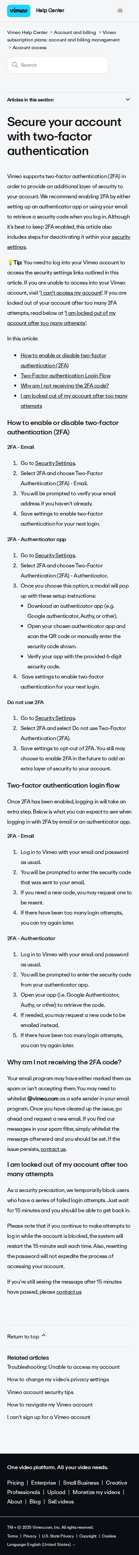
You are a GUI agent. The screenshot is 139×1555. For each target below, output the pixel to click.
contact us (53, 1149)
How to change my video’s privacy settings (58, 1379)
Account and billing (75, 32)
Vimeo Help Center (27, 32)
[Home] (19, 11)
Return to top (23, 1336)
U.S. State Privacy (58, 1536)
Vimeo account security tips (40, 1392)
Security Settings (55, 463)
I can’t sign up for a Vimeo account (48, 1417)
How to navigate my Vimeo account (50, 1404)
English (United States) (49, 1545)
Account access (29, 48)
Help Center (50, 10)
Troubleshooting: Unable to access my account (63, 1366)
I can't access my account (71, 292)
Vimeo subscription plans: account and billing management (63, 36)
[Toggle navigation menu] (120, 10)
